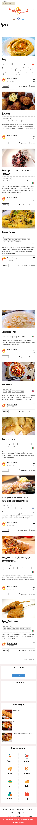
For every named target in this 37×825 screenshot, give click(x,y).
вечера (24, 239)
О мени (29, 810)
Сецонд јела (25, 120)
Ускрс (12, 628)
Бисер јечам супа (9, 332)
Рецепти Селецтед (12, 78)
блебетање (7, 384)
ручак (24, 180)
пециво (22, 391)
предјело (20, 64)
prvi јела (16, 180)
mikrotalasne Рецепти (8, 241)
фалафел (6, 113)
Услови (5, 810)
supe (23, 336)
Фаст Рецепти (10, 180)
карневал (10, 799)
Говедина (10, 774)
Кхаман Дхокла (8, 232)
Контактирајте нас (17, 813)
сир (27, 799)
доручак (16, 239)
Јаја (21, 508)
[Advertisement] (18, 289)
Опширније (5, 86)
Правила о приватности (17, 810)
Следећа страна (27, 659)
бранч (25, 64)
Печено (4, 446)
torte (13, 391)
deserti (17, 391)
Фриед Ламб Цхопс (10, 621)
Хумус (4, 59)
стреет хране (21, 446)
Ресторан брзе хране (16, 120)
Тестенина (29, 180)
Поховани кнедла (9, 439)
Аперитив (15, 64)
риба (21, 180)
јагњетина (22, 628)
